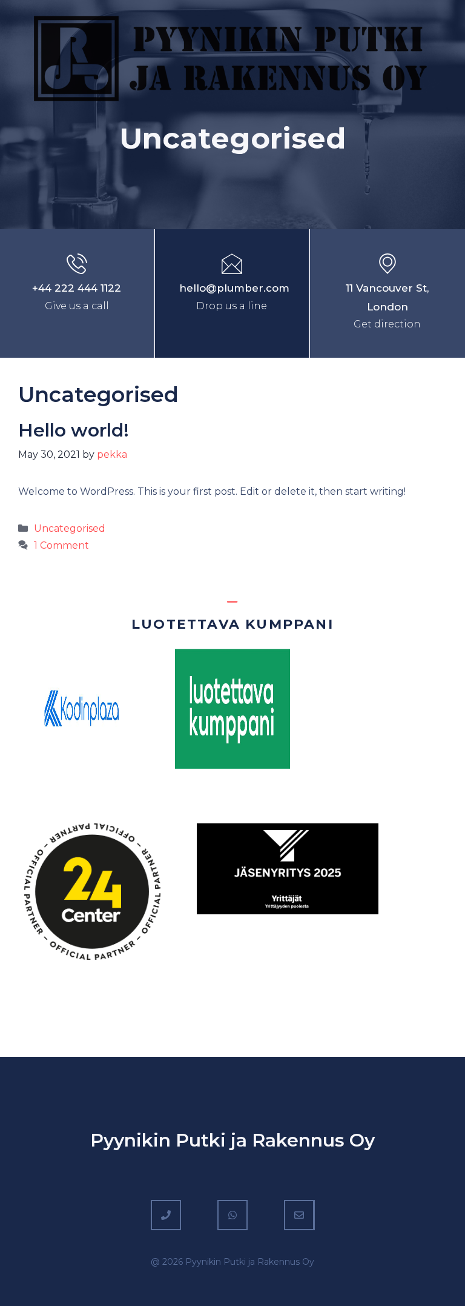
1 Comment (61, 545)
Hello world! (73, 430)
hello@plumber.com (234, 288)
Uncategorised (69, 528)
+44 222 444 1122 (76, 288)
